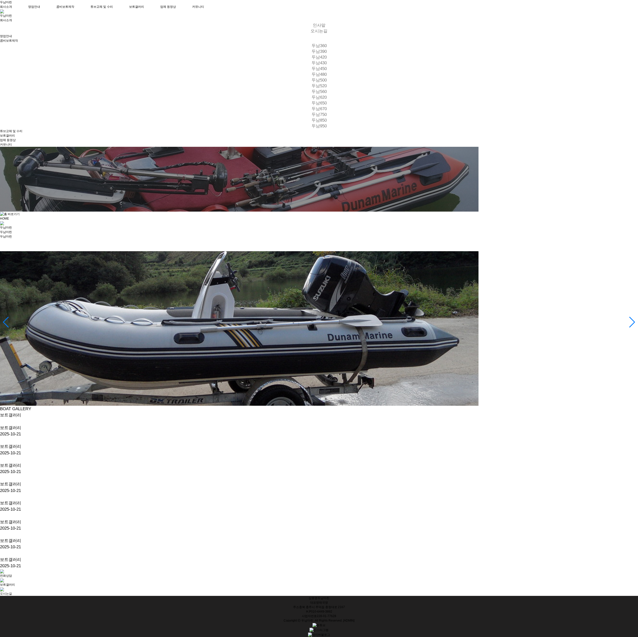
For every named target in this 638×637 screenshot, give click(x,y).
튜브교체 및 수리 (101, 6)
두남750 (319, 114)
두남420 (319, 57)
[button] (5, 322)
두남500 (319, 80)
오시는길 (319, 31)
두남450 (319, 68)
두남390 (319, 51)
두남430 (319, 63)
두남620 (319, 97)
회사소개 (6, 6)
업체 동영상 (168, 6)
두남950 (319, 126)
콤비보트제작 (65, 6)
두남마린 (6, 2)
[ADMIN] (348, 620)
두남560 (319, 91)
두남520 (319, 85)
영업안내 (34, 6)
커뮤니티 (198, 6)
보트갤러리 (136, 6)
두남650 (319, 103)
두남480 (319, 74)
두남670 (319, 108)
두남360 (319, 45)
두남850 (319, 120)
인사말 (319, 25)
